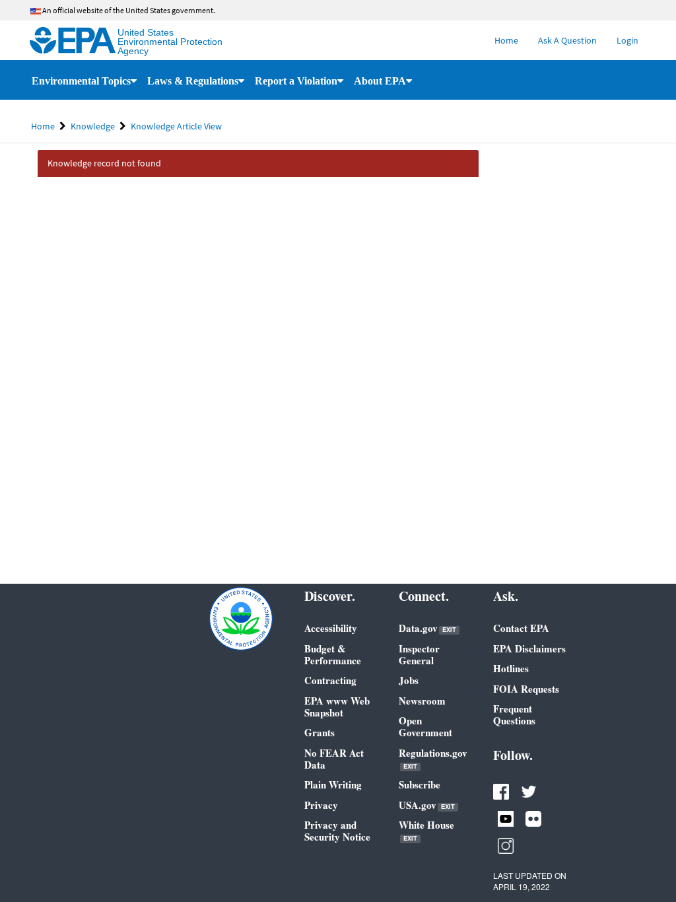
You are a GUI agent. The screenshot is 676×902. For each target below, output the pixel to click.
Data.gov (427, 628)
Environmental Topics (81, 81)
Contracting (330, 680)
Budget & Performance (332, 654)
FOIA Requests (526, 689)
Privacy (321, 805)
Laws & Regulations (192, 81)
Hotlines (511, 668)
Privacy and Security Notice (337, 831)
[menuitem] (506, 40)
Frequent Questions (514, 714)
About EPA (380, 81)
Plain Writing (333, 784)
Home (43, 126)
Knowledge (93, 126)
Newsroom (422, 701)
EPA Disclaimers (529, 648)
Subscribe (419, 784)
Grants (319, 732)
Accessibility (330, 628)
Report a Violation (296, 81)
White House (426, 831)
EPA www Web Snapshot (337, 706)
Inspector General (419, 654)
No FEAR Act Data (334, 759)
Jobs (409, 680)
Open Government (425, 726)
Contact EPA (521, 628)
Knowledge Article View (176, 126)
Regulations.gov (433, 759)
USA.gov (427, 805)
